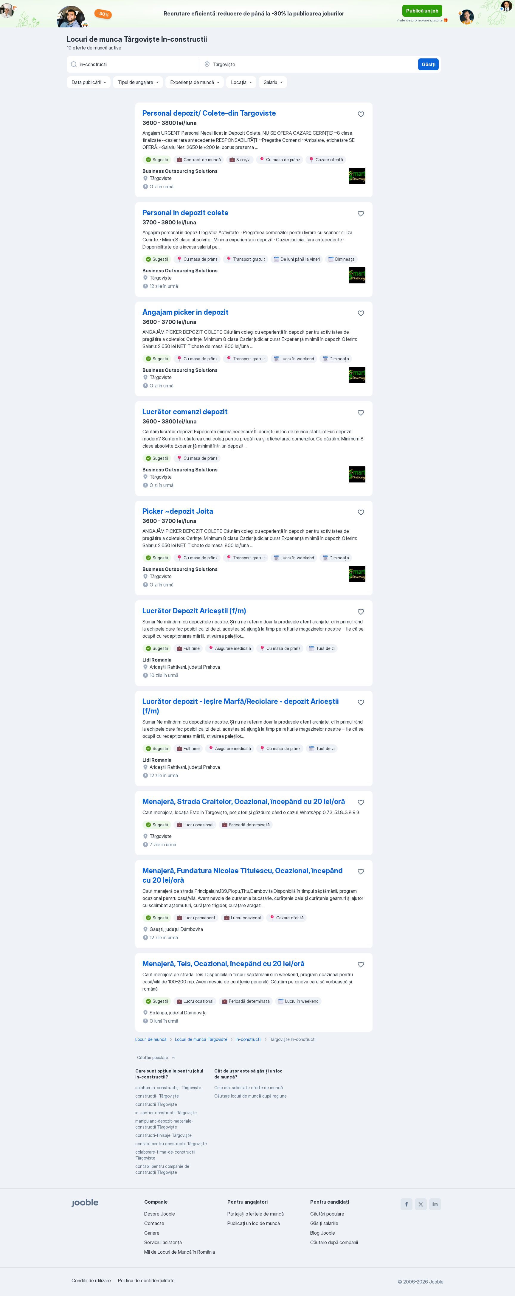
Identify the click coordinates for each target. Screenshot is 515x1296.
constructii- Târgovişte (157, 1095)
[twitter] (421, 1204)
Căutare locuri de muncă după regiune (250, 1095)
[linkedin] (435, 1204)
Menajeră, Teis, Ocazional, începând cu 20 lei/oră (223, 963)
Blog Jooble (322, 1233)
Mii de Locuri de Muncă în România (179, 1252)
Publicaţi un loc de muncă (253, 1223)
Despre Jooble (159, 1214)
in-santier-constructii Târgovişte (166, 1112)
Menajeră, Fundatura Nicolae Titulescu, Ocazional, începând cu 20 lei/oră (242, 875)
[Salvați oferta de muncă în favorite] (361, 114)
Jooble (436, 1282)
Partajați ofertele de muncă (255, 1214)
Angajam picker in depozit (185, 312)
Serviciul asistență (163, 1242)
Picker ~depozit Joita (177, 511)
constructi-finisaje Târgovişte (163, 1135)
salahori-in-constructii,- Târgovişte (168, 1087)
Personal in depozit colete (185, 212)
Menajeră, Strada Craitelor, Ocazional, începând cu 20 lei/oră (243, 801)
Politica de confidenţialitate (146, 1280)
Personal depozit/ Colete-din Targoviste (209, 113)
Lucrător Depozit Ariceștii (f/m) (194, 610)
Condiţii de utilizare (91, 1280)
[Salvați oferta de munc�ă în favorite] (361, 213)
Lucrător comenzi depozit (185, 411)
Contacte (154, 1223)
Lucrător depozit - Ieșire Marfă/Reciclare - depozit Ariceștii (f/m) (240, 706)
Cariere (151, 1233)
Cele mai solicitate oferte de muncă (248, 1087)
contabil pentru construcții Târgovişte (171, 1143)
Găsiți (428, 64)
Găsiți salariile (324, 1223)
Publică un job (422, 11)
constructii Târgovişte (156, 1104)
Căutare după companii (334, 1242)
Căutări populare (152, 1057)
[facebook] (406, 1204)
